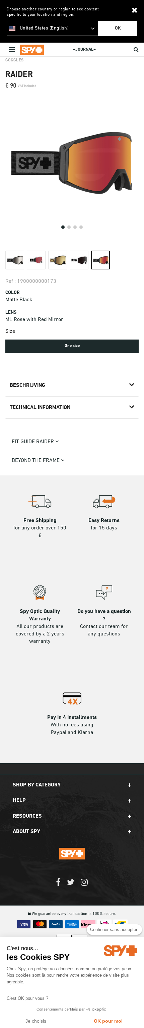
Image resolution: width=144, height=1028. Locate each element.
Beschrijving (27, 385)
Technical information (40, 407)
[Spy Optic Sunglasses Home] (32, 50)
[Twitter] (70, 885)
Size (10, 331)
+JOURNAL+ (84, 49)
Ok (118, 28)
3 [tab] (75, 227)
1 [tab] (63, 227)
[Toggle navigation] (12, 50)
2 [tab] (69, 227)
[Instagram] (84, 885)
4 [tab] (81, 227)
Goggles (14, 60)
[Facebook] (58, 885)
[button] (72, 785)
